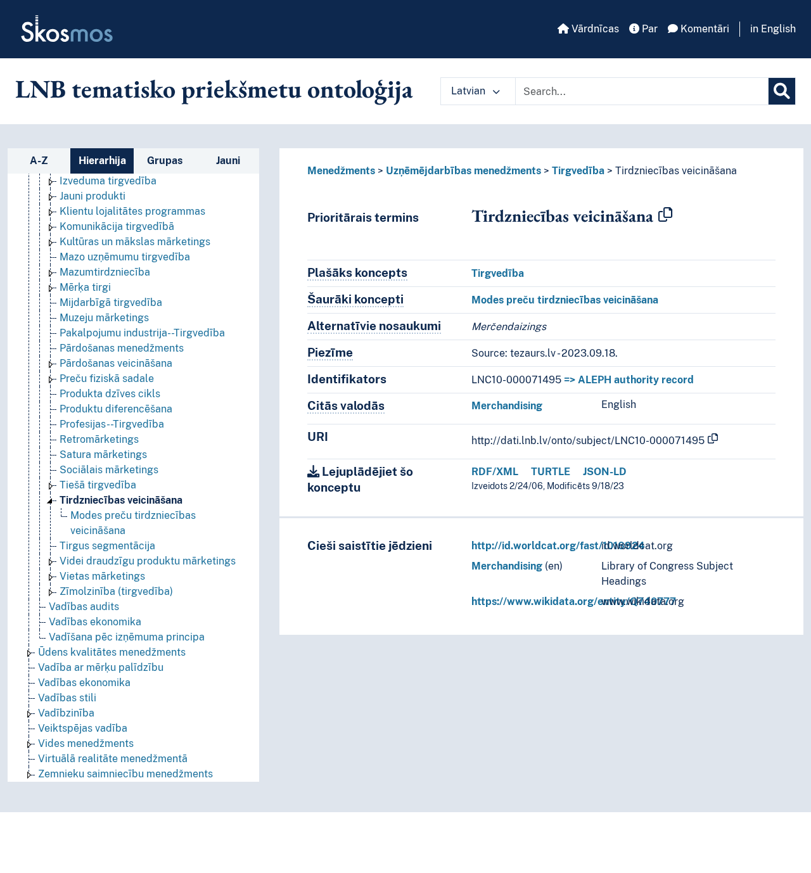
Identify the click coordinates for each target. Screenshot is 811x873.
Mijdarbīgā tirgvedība (111, 302)
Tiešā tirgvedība (98, 485)
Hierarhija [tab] (102, 161)
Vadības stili (67, 698)
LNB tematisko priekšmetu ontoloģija (214, 88)
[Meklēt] (782, 91)
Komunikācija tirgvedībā (117, 226)
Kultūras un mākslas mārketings (135, 242)
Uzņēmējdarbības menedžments (463, 171)
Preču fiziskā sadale (107, 379)
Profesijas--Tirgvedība (112, 424)
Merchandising (506, 406)
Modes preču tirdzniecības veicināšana (564, 300)
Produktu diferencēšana (116, 409)
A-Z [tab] (39, 161)
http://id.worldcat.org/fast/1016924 (558, 546)
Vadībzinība (66, 713)
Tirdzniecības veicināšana (121, 500)
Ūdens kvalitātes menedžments (112, 652)
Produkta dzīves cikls (110, 394)
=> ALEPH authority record (629, 380)
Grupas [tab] (164, 161)
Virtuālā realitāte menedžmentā (113, 759)
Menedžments (341, 171)
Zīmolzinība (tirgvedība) (116, 591)
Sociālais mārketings (109, 470)
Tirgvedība (578, 171)
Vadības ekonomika (95, 622)
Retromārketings (99, 439)
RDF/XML (494, 472)
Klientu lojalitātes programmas (132, 211)
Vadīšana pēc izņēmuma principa (127, 637)
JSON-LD (605, 472)
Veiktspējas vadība (82, 728)
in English (773, 29)
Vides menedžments (86, 743)
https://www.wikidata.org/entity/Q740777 (573, 602)
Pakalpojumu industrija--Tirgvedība (142, 333)
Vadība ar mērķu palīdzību (100, 667)
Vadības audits (84, 607)
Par (648, 29)
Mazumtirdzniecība (105, 272)
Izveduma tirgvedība (108, 181)
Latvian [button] (469, 91)
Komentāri (703, 29)
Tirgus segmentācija (107, 546)
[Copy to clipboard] (665, 215)
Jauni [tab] (228, 161)
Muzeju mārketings (104, 318)
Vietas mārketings (102, 576)
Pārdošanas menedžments (122, 348)
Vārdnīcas (594, 29)
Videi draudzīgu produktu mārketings (148, 561)
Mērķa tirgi (85, 287)
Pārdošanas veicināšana (116, 363)
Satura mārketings (103, 455)
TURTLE (550, 472)
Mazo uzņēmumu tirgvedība (125, 257)
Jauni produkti (92, 196)
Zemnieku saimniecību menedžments (125, 774)
